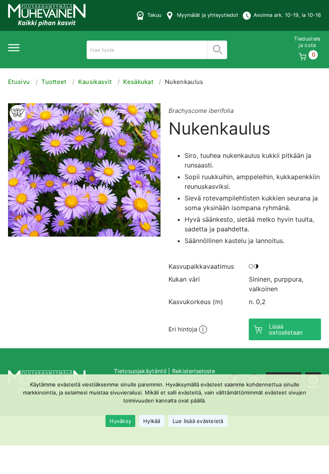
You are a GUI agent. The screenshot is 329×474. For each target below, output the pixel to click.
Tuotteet (54, 82)
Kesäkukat (138, 82)
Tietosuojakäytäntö (140, 371)
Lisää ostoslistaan (286, 329)
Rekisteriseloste (193, 371)
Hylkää (151, 421)
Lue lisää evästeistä (198, 421)
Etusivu (19, 82)
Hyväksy (120, 421)
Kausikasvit (95, 82)
